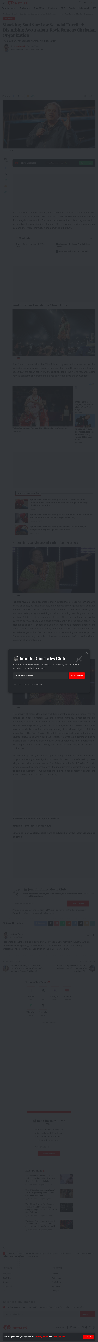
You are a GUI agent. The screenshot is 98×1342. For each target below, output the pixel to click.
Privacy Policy (41, 1337)
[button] (88, 1337)
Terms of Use (59, 1337)
